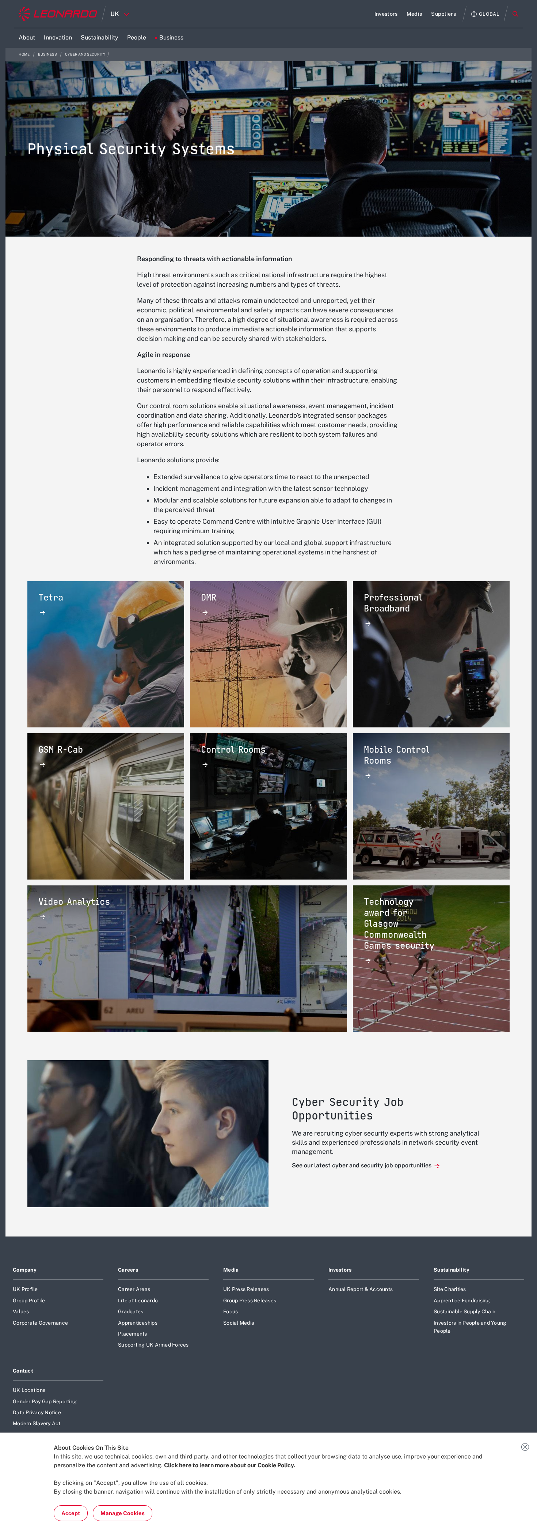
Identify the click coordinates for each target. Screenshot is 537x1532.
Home (25, 54)
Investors (340, 1270)
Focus (230, 1311)
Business (48, 54)
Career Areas (134, 1289)
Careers (128, 1270)
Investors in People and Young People (470, 1327)
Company (25, 1270)
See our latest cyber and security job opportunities (362, 1165)
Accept (70, 1513)
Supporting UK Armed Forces (153, 1345)
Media (231, 1270)
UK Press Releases (246, 1289)
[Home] (58, 14)
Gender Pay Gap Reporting (45, 1401)
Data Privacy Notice (37, 1412)
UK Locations (29, 1390)
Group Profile (29, 1300)
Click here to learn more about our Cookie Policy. (229, 1465)
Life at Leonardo (138, 1300)
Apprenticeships (137, 1323)
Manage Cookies (122, 1513)
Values (21, 1311)
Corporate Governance (40, 1323)
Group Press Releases (249, 1300)
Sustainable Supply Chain (464, 1311)
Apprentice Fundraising (462, 1300)
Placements (132, 1334)
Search (515, 14)
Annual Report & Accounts (360, 1289)
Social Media (238, 1323)
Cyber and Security (85, 54)
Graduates (130, 1311)
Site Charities (450, 1289)
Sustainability (451, 1270)
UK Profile (25, 1289)
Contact (23, 1371)
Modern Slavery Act (37, 1423)
